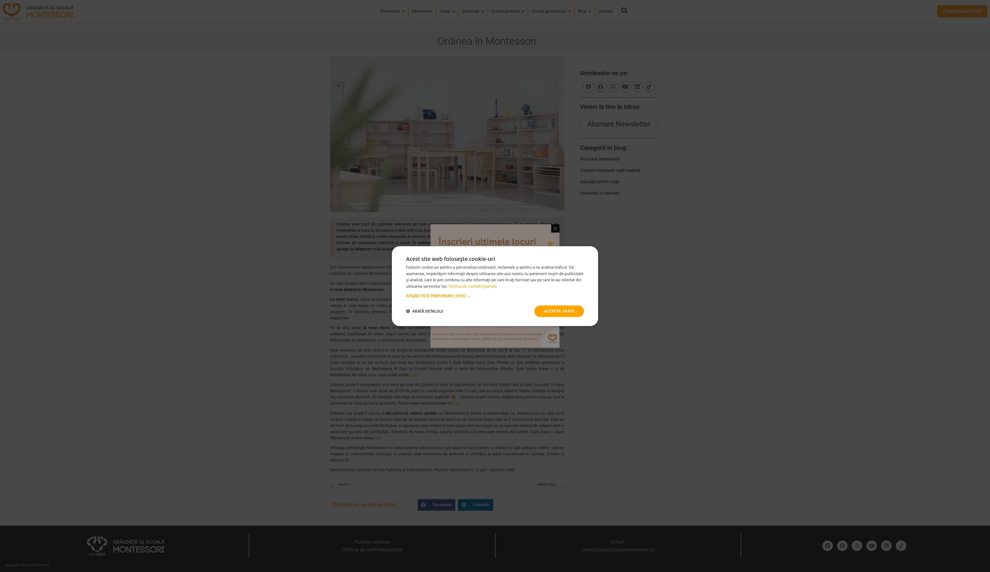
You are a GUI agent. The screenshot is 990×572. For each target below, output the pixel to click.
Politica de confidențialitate (473, 286)
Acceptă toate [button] (559, 311)
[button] (495, 295)
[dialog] (495, 286)
